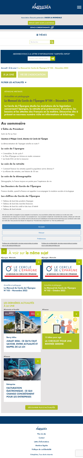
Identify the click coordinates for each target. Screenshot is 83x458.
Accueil (4, 68)
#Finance (45, 309)
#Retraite (18, 91)
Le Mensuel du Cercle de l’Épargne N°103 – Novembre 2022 (19, 289)
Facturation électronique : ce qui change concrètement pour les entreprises (20, 392)
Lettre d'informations (41, 441)
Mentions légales (41, 445)
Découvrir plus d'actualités (41, 407)
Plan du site (41, 434)
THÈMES (43, 34)
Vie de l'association (32, 74)
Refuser (41, 232)
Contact (41, 438)
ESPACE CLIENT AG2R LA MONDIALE (41, 23)
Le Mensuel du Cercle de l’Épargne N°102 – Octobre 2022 (60, 289)
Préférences (41, 238)
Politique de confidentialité (41, 449)
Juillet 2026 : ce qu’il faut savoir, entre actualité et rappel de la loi (22, 344)
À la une (12, 68)
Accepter (41, 227)
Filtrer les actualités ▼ (14, 82)
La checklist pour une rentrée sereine (58, 342)
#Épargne (9, 91)
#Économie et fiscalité (11, 309)
